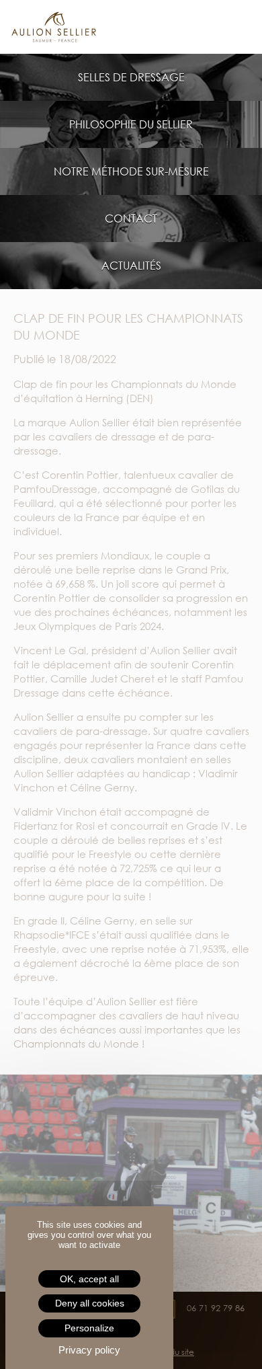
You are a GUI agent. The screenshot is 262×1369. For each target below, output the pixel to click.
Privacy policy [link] (89, 1350)
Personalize (89, 1328)
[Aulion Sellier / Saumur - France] (131, 27)
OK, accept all (89, 1279)
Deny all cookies (89, 1303)
